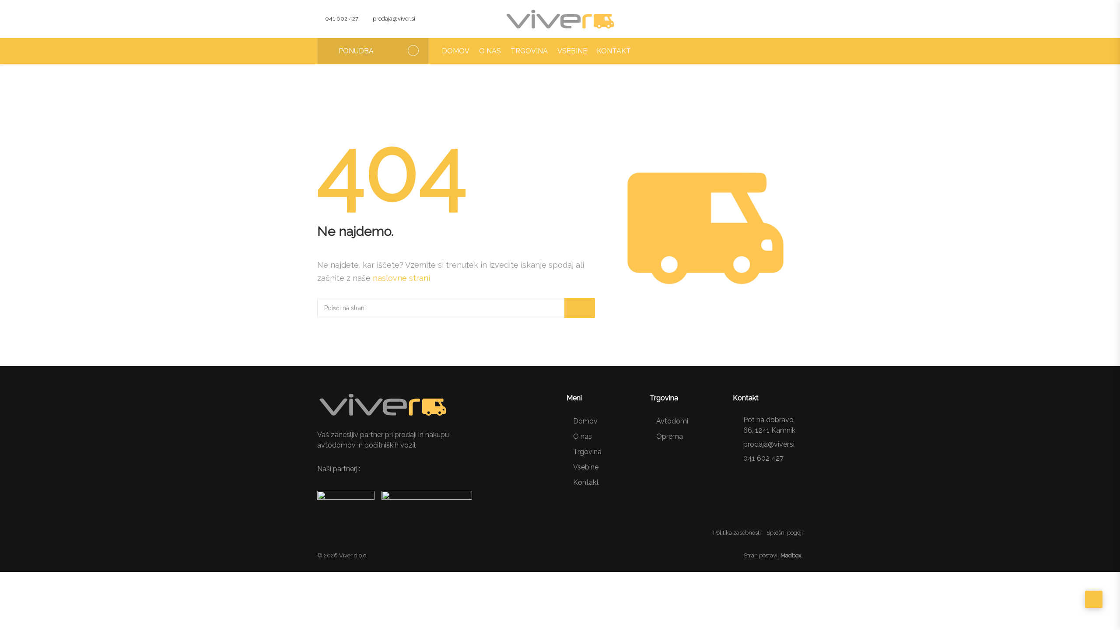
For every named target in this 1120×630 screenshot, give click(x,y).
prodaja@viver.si (394, 18)
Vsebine (572, 51)
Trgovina (529, 51)
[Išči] (579, 308)
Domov (455, 51)
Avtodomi (672, 421)
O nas (490, 51)
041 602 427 (341, 18)
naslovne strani (401, 278)
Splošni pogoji (784, 532)
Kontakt (614, 51)
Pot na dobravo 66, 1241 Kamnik (769, 425)
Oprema (669, 436)
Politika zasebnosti (737, 532)
